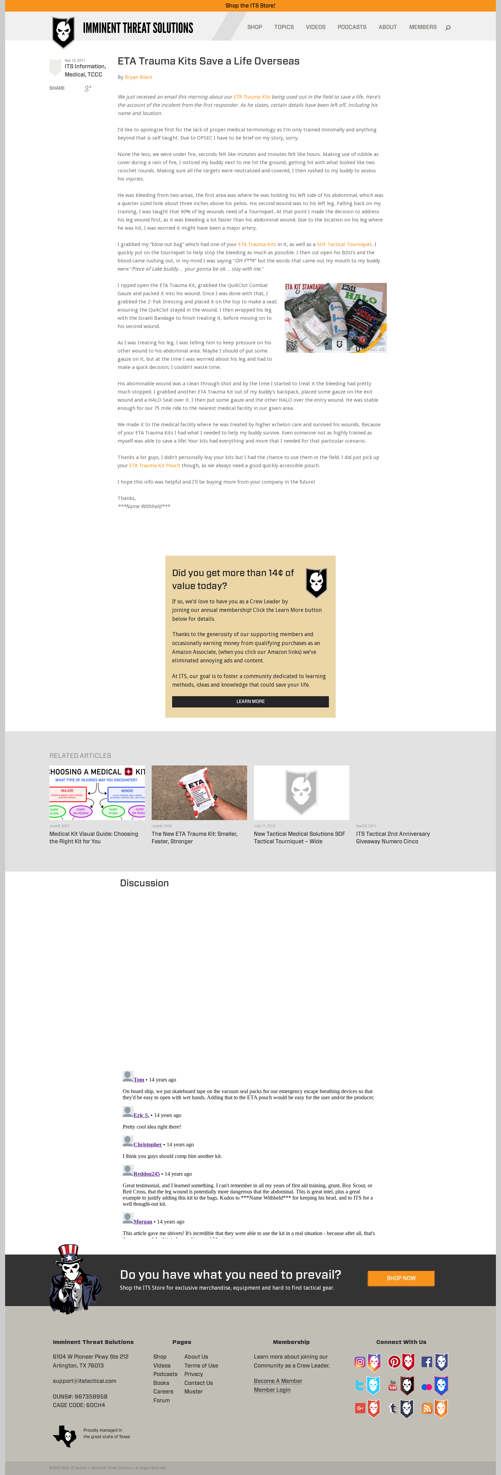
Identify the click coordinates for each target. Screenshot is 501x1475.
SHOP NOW (401, 1278)
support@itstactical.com (84, 1381)
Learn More (251, 702)
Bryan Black (138, 77)
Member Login (272, 1390)
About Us (196, 1357)
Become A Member (278, 1381)
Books (161, 1383)
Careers (163, 1391)
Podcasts (165, 1374)
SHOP (254, 27)
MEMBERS (423, 27)
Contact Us (198, 1383)
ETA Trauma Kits (251, 97)
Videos (162, 1366)
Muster (193, 1391)
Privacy (193, 1374)
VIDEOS (315, 27)
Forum (161, 1400)
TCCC (95, 74)
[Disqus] (250, 976)
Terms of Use (201, 1366)
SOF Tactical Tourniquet (344, 244)
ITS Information (85, 66)
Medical (75, 74)
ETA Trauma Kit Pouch (154, 465)
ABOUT (388, 27)
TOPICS (284, 27)
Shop (160, 1357)
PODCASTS (352, 27)
